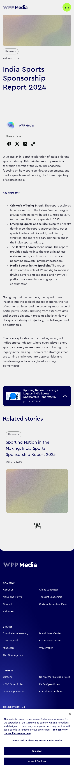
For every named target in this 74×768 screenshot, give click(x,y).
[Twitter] (17, 143)
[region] (37, 738)
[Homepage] (20, 564)
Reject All (37, 751)
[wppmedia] (17, 7)
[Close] (70, 714)
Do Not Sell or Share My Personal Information (37, 740)
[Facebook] (9, 143)
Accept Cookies (37, 761)
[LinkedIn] (25, 143)
